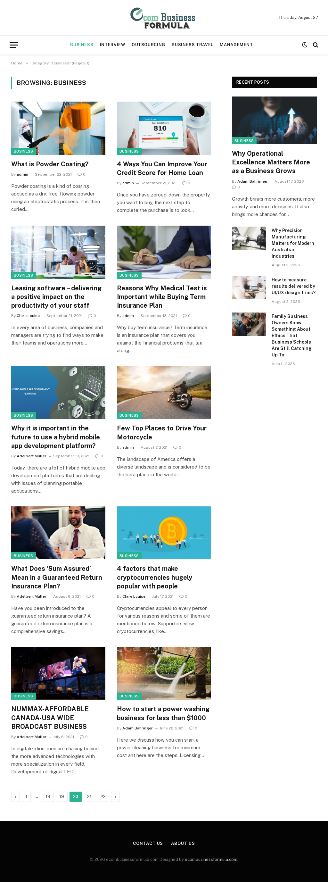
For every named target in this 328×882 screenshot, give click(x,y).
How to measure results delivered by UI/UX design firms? (294, 286)
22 (103, 796)
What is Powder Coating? (49, 164)
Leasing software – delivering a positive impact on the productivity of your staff (56, 296)
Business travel (192, 44)
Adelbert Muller (31, 456)
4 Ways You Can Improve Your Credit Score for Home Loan (162, 168)
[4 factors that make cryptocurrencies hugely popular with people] (164, 532)
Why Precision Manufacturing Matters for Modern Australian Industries (293, 243)
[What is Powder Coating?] (58, 128)
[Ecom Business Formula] (164, 17)
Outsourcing (148, 44)
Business (81, 44)
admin (22, 174)
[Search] (315, 45)
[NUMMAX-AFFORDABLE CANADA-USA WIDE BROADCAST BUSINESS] (58, 673)
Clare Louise (28, 315)
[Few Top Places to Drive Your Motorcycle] (164, 392)
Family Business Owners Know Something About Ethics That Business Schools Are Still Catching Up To (292, 335)
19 (61, 796)
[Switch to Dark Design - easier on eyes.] (304, 45)
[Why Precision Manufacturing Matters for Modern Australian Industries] (249, 238)
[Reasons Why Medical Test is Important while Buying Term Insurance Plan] (164, 252)
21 (89, 796)
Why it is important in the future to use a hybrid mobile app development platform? (55, 436)
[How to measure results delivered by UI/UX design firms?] (249, 287)
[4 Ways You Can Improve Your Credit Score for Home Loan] (164, 128)
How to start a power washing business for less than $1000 (163, 713)
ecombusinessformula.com (211, 859)
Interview (112, 44)
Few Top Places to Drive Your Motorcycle (162, 432)
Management (236, 44)
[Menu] (14, 45)
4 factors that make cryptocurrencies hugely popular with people (154, 577)
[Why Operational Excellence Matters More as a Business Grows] (274, 120)
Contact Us (148, 843)
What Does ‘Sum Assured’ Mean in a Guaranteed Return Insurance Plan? (56, 577)
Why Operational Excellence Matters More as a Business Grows (271, 162)
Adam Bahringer (137, 728)
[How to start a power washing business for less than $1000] (164, 673)
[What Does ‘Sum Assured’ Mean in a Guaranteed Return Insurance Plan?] (58, 532)
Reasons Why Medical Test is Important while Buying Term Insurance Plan (162, 296)
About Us (183, 843)
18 (47, 796)
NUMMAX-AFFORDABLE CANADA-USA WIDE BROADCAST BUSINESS (50, 717)
